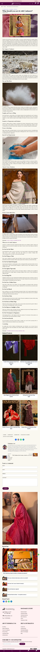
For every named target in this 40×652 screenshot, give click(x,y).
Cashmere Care (5, 9)
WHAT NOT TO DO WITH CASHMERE (8, 436)
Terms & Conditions (6, 630)
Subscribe (22, 643)
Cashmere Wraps (24, 613)
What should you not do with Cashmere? (12, 6)
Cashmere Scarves (24, 615)
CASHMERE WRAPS (16, 434)
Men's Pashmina (24, 616)
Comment (4, 477)
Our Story (4, 626)
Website (3, 473)
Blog (21, 633)
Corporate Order (5, 633)
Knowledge (11, 9)
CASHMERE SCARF (10, 434)
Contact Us (23, 626)
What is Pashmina (5, 628)
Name (3, 465)
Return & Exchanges (24, 631)
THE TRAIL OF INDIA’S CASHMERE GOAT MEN (13, 240)
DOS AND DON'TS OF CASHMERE (25, 434)
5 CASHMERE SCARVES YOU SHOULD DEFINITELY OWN (15, 330)
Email (3, 469)
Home (22, 618)
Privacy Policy (5, 631)
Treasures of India (24, 620)
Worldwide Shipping (24, 630)
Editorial (5, 6)
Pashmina (15, 9)
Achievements (5, 635)
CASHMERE (4, 434)
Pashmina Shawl (24, 611)
